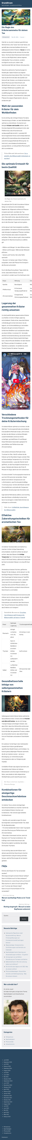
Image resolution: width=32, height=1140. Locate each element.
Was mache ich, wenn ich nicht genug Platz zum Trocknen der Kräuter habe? (15, 885)
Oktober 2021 (7, 1100)
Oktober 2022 (7, 1087)
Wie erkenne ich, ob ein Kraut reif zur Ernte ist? (16, 881)
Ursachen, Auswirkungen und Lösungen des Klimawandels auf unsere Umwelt (15, 615)
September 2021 (8, 1102)
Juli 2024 (6, 1072)
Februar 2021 (7, 1116)
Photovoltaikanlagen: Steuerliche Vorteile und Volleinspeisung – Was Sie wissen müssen (16, 973)
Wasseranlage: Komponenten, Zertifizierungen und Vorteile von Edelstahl (16, 947)
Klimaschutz (5, 37)
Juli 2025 (6, 1064)
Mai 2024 (6, 1076)
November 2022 (8, 1085)
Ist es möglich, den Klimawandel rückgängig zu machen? (17, 156)
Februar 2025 (7, 1066)
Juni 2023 (6, 1083)
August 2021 (7, 1104)
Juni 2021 (6, 1108)
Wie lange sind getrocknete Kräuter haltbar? (15, 876)
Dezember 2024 (8, 1068)
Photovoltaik (9, 1041)
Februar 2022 (7, 1091)
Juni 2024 (6, 1074)
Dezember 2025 (8, 1062)
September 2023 (8, 1081)
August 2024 (7, 1070)
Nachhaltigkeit (10, 1039)
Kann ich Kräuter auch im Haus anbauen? (14, 878)
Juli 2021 (6, 1106)
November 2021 (8, 1097)
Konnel (22, 37)
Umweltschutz (10, 1044)
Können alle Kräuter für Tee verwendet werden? (13, 872)
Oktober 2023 (7, 1079)
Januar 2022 (7, 1093)
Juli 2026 (6, 1060)
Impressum (5, 1137)
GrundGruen (7, 3)
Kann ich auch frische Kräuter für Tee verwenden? (13, 890)
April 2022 (6, 1089)
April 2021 (6, 1112)
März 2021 (6, 1114)
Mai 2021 (6, 1110)
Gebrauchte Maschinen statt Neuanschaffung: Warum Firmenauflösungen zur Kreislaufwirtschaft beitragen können (15, 937)
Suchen (6, 915)
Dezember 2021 (8, 1095)
